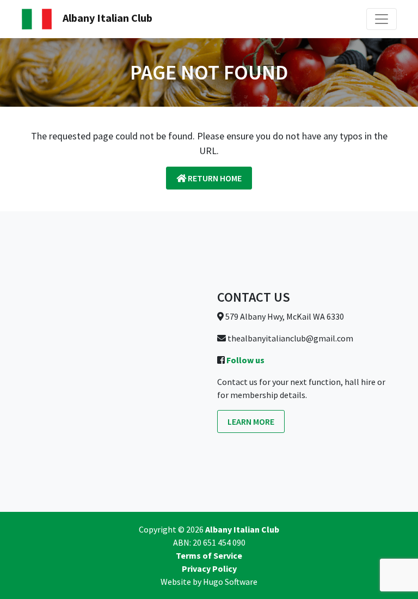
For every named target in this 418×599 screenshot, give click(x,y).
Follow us (245, 359)
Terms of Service (209, 555)
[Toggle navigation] (381, 19)
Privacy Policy (209, 568)
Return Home (214, 178)
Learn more (251, 421)
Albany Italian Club (106, 18)
